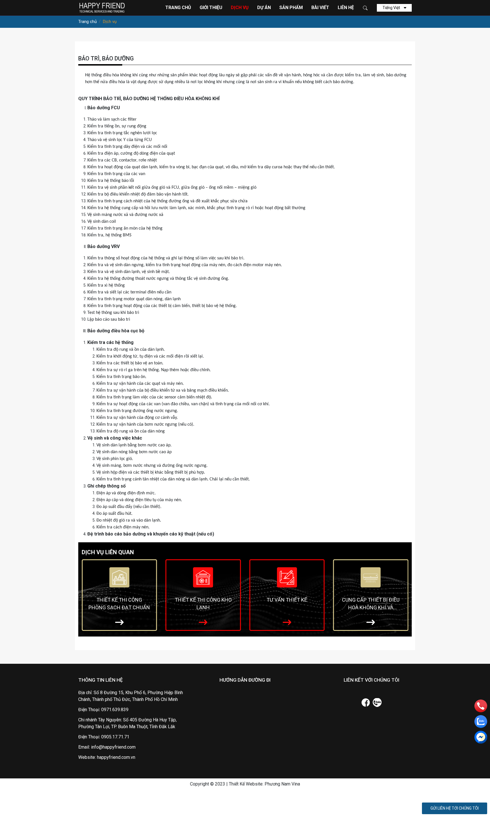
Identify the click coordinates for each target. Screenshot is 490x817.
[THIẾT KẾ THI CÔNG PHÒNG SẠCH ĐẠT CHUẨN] (119, 577)
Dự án (264, 7)
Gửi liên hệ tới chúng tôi (454, 808)
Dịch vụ (240, 7)
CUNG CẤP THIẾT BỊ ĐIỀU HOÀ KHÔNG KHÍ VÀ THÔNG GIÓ (371, 604)
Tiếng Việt (392, 7)
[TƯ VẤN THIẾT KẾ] (287, 577)
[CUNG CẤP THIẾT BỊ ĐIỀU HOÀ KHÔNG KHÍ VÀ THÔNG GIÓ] (371, 577)
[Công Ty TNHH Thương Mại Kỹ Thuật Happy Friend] (101, 7)
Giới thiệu (211, 7)
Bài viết (320, 7)
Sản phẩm (291, 7)
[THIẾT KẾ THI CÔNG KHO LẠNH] (203, 577)
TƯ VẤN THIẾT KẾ (287, 600)
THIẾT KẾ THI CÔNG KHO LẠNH (203, 603)
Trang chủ (178, 7)
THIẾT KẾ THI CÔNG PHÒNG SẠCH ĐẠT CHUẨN (119, 603)
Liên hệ (346, 7)
